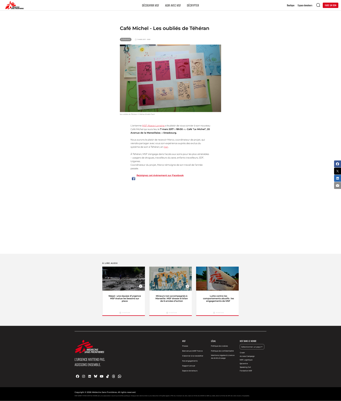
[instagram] (84, 376)
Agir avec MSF (173, 5)
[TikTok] (108, 376)
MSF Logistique (246, 360)
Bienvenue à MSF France (192, 351)
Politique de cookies (219, 346)
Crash (242, 352)
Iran (166, 147)
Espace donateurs (189, 370)
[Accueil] (14, 5)
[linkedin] (90, 376)
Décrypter (193, 5)
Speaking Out (245, 367)
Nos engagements (190, 361)
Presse (185, 346)
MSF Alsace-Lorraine (153, 125)
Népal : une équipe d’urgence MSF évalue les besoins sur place (125, 298)
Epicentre (244, 363)
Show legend (140, 286)
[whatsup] (120, 376)
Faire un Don (330, 5)
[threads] (114, 376)
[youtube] (102, 376)
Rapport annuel (188, 366)
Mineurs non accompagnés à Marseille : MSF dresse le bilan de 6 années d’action (171, 298)
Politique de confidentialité (222, 351)
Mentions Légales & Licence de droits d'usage (222, 356)
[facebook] (78, 376)
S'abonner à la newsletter (192, 356)
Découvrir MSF (150, 5)
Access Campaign (247, 356)
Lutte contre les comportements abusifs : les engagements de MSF (218, 298)
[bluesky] (96, 376)
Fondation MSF (246, 370)
